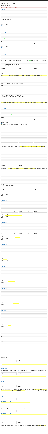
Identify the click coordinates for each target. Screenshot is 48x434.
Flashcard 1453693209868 (4, 310)
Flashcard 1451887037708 (4, 175)
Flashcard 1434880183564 (4, 9)
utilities (2, 396)
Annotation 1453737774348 (4, 381)
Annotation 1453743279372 (4, 418)
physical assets (17, 370)
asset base (2, 358)
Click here (12, 7)
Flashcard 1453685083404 (4, 222)
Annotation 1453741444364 (4, 406)
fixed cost (16, 383)
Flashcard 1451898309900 (4, 200)
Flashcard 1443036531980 (4, 54)
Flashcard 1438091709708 (4, 32)
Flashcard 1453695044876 (4, 332)
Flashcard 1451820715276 (4, 153)
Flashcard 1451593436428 (4, 108)
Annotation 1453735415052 (4, 368)
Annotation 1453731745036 (4, 356)
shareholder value (19, 358)
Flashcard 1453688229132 (4, 266)
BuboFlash (2, 0)
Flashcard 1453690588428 (4, 288)
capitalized (2, 383)
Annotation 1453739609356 (4, 394)
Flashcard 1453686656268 (4, 244)
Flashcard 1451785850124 (4, 131)
